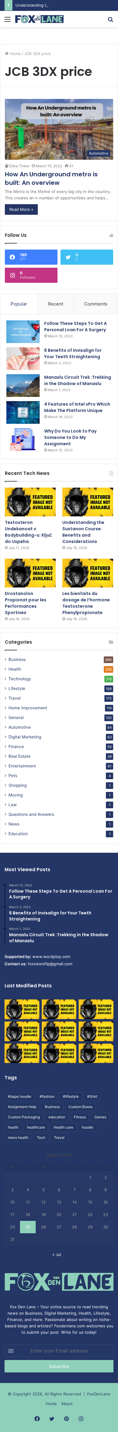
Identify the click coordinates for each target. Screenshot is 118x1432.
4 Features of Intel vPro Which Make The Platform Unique (77, 407)
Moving (15, 795)
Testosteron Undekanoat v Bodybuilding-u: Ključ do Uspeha (28, 531)
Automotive (19, 727)
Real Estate (19, 756)
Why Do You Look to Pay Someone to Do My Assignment (70, 437)
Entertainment (22, 765)
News (13, 824)
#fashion (47, 1096)
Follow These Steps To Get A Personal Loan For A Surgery (75, 326)
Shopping (17, 785)
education (56, 1117)
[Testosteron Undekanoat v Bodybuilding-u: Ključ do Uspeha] (30, 502)
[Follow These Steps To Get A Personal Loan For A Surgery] (23, 331)
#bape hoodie (19, 1096)
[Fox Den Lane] (39, 19)
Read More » (21, 209)
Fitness (80, 1117)
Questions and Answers (31, 814)
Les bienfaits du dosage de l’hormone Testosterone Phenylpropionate (86, 603)
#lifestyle (71, 1096)
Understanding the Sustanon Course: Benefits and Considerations (83, 531)
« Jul (56, 1254)
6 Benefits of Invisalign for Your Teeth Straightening (73, 353)
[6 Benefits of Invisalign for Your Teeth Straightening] (23, 358)
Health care (63, 1127)
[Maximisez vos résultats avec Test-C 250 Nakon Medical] (22, 1053)
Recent (55, 304)
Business (17, 659)
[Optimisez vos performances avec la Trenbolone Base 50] (96, 1031)
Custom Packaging (24, 1117)
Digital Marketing (24, 736)
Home (14, 53)
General (16, 717)
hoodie (87, 1127)
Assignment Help (22, 1106)
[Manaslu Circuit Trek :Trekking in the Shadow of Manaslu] (23, 385)
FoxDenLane (98, 1393)
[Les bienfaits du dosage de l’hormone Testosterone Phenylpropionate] (87, 573)
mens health (18, 1137)
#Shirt (92, 1096)
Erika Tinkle (19, 166)
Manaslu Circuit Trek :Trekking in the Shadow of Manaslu (77, 380)
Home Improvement (27, 707)
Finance (16, 746)
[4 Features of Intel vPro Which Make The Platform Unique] (23, 412)
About (67, 1403)
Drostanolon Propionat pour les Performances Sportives (25, 603)
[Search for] (110, 21)
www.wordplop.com (51, 956)
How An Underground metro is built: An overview (51, 178)
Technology (19, 678)
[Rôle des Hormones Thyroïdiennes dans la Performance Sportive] (59, 1053)
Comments (95, 304)
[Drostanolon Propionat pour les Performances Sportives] (30, 573)
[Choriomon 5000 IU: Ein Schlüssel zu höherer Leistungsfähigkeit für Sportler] (22, 1009)
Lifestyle (16, 688)
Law (12, 804)
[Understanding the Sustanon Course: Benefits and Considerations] (87, 502)
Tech (41, 1137)
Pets (12, 775)
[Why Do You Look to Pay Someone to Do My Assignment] (23, 439)
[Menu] (8, 21)
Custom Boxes (80, 1106)
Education (18, 833)
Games (100, 1117)
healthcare (36, 1127)
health (13, 1127)
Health (14, 669)
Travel (14, 698)
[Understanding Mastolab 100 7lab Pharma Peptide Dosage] (96, 1053)
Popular (19, 304)
